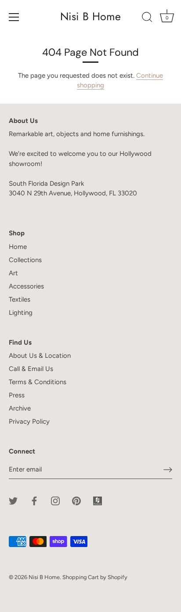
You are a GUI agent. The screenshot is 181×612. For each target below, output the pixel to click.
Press (17, 395)
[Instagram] (55, 500)
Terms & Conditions (37, 382)
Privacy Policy (29, 421)
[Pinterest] (76, 500)
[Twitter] (13, 500)
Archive (20, 408)
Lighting (21, 313)
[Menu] (14, 17)
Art (13, 273)
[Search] (147, 18)
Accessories (26, 286)
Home (18, 247)
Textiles (19, 299)
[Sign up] (167, 469)
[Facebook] (34, 500)
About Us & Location (40, 356)
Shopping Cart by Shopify (94, 577)
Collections (25, 260)
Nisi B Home (90, 16)
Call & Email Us (31, 369)
